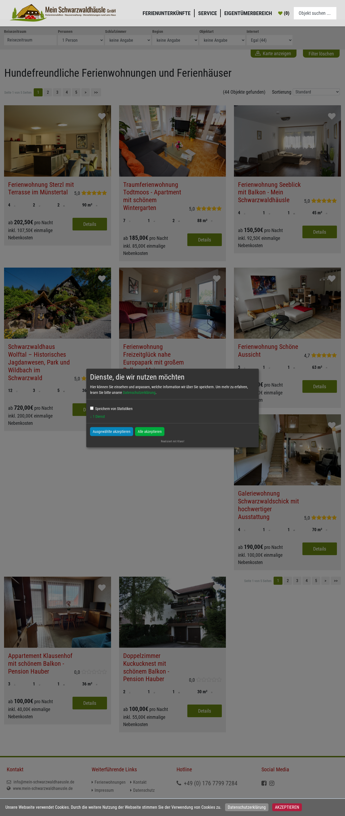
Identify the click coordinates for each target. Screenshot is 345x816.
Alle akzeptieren (150, 431)
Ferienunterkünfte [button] (167, 13)
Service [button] (207, 13)
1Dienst (97, 416)
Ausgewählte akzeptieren (111, 431)
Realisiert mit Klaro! (172, 441)
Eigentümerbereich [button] (248, 13)
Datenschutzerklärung (247, 807)
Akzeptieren (287, 807)
